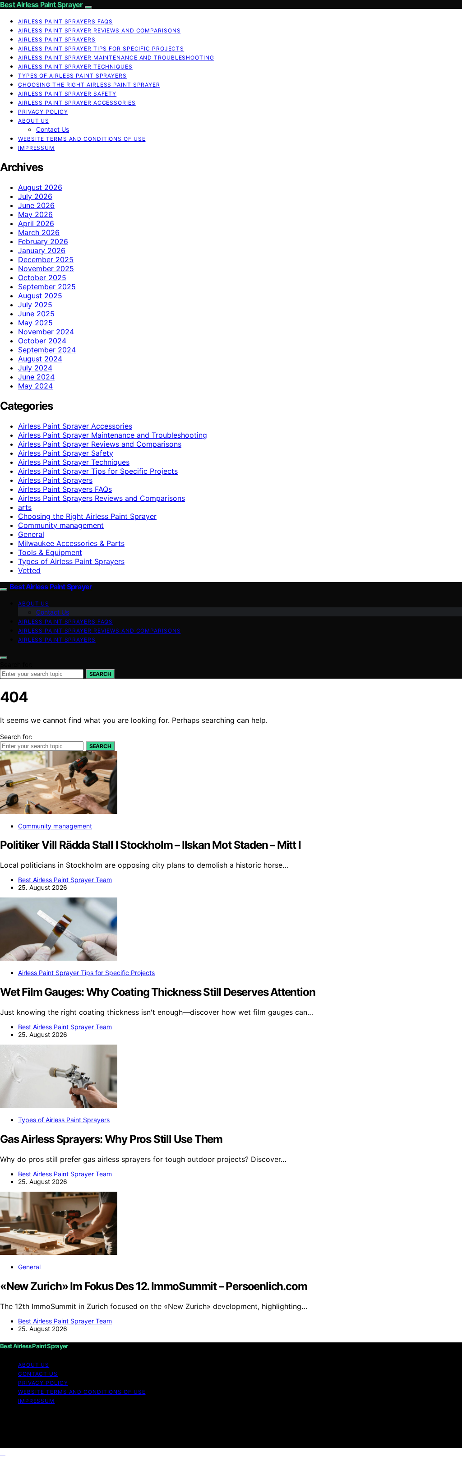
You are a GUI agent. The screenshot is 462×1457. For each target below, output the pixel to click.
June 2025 (36, 313)
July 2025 (35, 304)
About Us (33, 120)
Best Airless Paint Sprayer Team (65, 879)
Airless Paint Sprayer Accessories (77, 102)
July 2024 (35, 367)
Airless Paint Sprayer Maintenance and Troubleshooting (116, 57)
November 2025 (46, 268)
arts (25, 507)
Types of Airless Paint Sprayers (72, 75)
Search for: (16, 664)
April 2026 (36, 223)
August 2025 (40, 295)
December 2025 (46, 259)
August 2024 (40, 358)
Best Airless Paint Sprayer (41, 4)
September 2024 (47, 349)
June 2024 (36, 376)
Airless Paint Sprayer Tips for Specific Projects (101, 48)
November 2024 (46, 331)
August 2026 (40, 187)
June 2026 (36, 205)
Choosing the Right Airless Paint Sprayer (89, 84)
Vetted (29, 570)
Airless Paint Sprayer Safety (67, 93)
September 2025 (47, 286)
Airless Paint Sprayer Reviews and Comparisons (99, 30)
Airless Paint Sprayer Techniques (75, 66)
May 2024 (35, 385)
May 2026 (35, 214)
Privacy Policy (43, 111)
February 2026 (43, 241)
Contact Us (52, 129)
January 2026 (41, 250)
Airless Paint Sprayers (57, 39)
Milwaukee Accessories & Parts (71, 543)
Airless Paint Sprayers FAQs (65, 21)
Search (100, 674)
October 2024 (42, 340)
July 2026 (35, 196)
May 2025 (35, 322)
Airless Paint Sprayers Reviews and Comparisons (101, 498)
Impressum (36, 147)
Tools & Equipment (50, 552)
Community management (61, 525)
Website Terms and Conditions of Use (82, 138)
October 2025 (42, 277)
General (31, 534)
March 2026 (39, 232)
